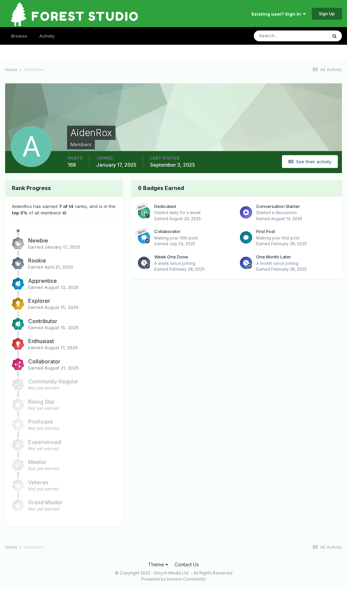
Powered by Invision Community (173, 579)
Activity (47, 36)
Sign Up (327, 13)
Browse (19, 36)
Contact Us (187, 564)
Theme (156, 564)
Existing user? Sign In (277, 14)
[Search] (334, 35)
